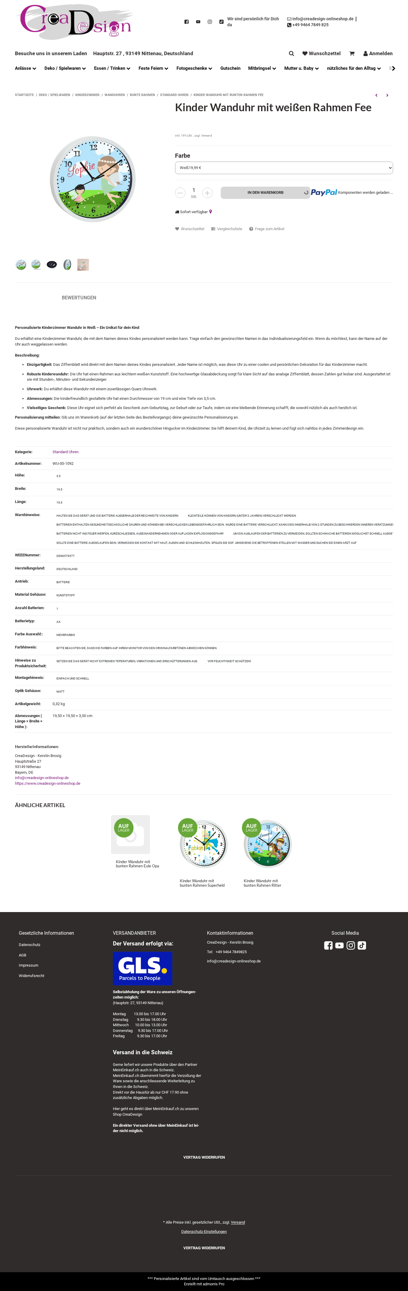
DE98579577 (65, 556)
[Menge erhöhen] (207, 193)
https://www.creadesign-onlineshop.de (47, 783)
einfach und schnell (72, 678)
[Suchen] (291, 53)
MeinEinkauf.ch (126, 1070)
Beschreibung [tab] (32, 298)
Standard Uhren (66, 452)
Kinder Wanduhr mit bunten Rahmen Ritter (262, 882)
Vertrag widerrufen (204, 1157)
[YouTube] (198, 22)
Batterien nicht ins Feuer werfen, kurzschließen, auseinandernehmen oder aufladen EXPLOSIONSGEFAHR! (140, 533)
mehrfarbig (65, 635)
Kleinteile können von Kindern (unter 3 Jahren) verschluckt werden (242, 515)
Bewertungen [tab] (79, 298)
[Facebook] (186, 22)
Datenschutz (29, 944)
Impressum (28, 965)
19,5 (59, 489)
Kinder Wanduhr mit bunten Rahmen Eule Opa (137, 863)
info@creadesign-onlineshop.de (42, 777)
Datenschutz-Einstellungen (204, 1231)
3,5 (58, 476)
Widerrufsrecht (31, 975)
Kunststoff (65, 595)
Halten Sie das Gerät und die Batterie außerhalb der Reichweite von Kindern (117, 515)
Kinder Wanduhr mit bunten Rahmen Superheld (202, 882)
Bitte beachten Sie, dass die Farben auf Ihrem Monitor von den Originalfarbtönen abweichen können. (136, 648)
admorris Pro (213, 1284)
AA (58, 621)
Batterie (63, 582)
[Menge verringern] (180, 193)
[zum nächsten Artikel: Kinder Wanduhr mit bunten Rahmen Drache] (387, 95)
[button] (390, 68)
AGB (22, 955)
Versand (206, 135)
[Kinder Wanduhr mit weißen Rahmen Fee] (92, 178)
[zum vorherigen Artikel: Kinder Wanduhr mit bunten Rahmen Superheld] (376, 95)
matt (60, 691)
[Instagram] (210, 22)
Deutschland (67, 569)
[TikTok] (221, 22)
